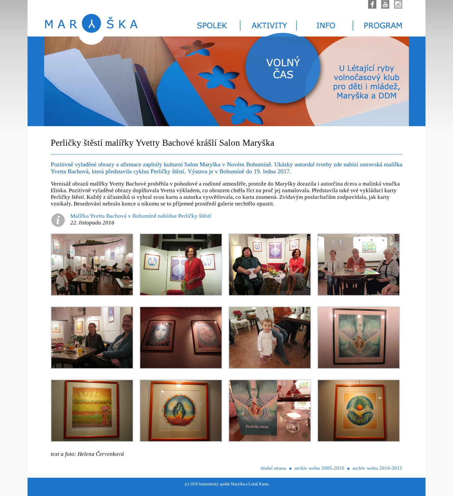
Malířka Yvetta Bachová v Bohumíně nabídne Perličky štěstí (140, 216)
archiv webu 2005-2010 (319, 468)
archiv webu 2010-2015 (377, 468)
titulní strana (273, 468)
